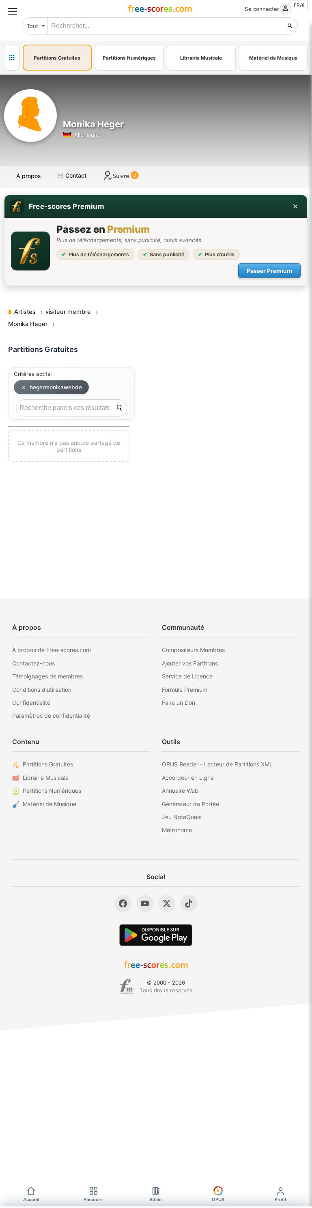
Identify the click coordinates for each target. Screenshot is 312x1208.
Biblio (156, 1199)
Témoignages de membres (47, 676)
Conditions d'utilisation (41, 689)
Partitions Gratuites (48, 764)
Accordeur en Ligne (188, 777)
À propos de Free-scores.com (51, 649)
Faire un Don (178, 702)
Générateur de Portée (190, 803)
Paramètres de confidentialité (51, 715)
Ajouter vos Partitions (190, 663)
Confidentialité (31, 702)
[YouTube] (144, 903)
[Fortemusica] (127, 986)
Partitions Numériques (52, 790)
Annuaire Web (180, 790)
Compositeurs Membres (193, 649)
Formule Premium (184, 689)
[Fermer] (295, 206)
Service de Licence (187, 676)
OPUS (218, 1199)
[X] (166, 903)
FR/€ (299, 5)
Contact (75, 175)
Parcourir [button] (93, 1199)
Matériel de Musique (49, 803)
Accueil (31, 1199)
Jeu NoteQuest (182, 816)
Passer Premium (269, 270)
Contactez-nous (33, 663)
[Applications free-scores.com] (11, 58)
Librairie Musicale (46, 777)
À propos (28, 175)
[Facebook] (122, 903)
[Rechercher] (290, 26)
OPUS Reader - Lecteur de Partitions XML (217, 764)
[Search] (119, 408)
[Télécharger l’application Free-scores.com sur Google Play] (155, 935)
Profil (280, 1199)
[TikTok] (188, 903)
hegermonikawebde (56, 387)
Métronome (177, 829)
